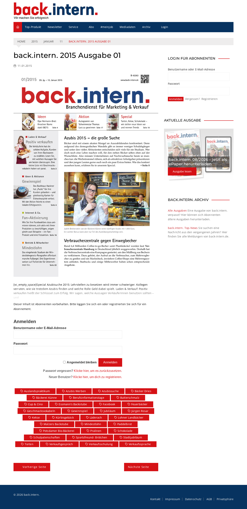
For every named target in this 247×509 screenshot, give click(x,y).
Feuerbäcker (139, 404)
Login (164, 27)
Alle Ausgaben (177, 210)
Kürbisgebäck (65, 417)
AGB (209, 499)
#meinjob (107, 27)
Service (73, 27)
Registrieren (209, 99)
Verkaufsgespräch (61, 444)
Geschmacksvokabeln (41, 411)
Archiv (146, 27)
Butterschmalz (129, 397)
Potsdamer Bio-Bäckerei (58, 431)
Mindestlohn (93, 424)
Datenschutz (193, 499)
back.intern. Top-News (183, 228)
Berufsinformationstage (88, 397)
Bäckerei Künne (46, 397)
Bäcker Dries (143, 391)
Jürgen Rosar (139, 411)
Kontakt (155, 499)
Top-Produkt (33, 27)
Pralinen (95, 431)
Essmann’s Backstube (73, 404)
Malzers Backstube (56, 424)
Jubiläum (109, 411)
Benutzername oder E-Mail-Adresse (40, 328)
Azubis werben (76, 391)
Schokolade (125, 431)
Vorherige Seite (34, 467)
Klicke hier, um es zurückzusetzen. (98, 370)
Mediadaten (128, 27)
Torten (29, 444)
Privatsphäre (225, 499)
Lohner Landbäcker (130, 417)
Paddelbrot (124, 424)
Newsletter (55, 27)
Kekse (36, 417)
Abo (91, 27)
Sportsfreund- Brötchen (91, 437)
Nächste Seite (138, 467)
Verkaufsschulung (101, 444)
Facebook (109, 404)
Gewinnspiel (79, 411)
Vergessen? (192, 99)
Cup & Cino (35, 404)
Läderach (96, 417)
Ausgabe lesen (182, 171)
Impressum (172, 499)
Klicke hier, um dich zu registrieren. (97, 377)
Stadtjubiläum (132, 437)
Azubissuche (110, 391)
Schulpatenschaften (46, 437)
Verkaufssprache (140, 444)
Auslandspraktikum (37, 391)
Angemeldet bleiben (82, 362)
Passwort (20, 343)
